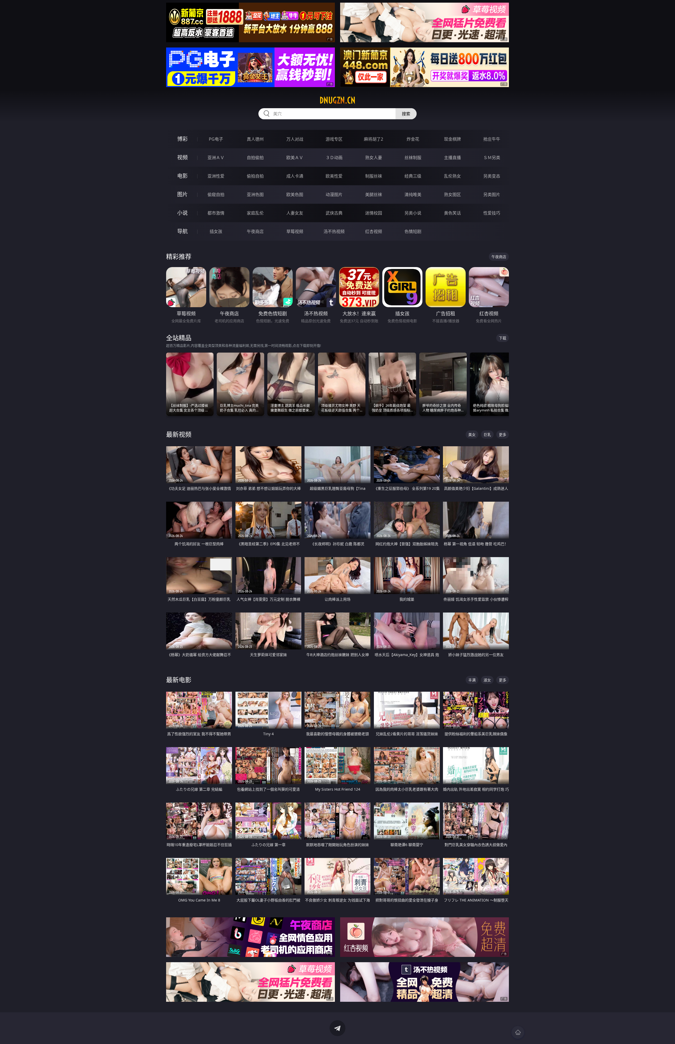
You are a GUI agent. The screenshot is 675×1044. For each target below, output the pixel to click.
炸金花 (413, 139)
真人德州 (255, 139)
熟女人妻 (373, 157)
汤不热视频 (334, 231)
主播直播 (452, 157)
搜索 (406, 114)
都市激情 (216, 213)
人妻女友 (294, 213)
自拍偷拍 (255, 157)
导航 (182, 231)
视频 (182, 157)
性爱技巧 (491, 213)
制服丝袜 (373, 176)
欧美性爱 (334, 176)
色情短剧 (412, 231)
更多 (502, 434)
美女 (472, 434)
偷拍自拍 (255, 176)
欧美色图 (294, 194)
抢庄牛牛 (491, 139)
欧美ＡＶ (294, 157)
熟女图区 (452, 194)
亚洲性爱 (216, 176)
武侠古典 (334, 213)
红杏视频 (373, 231)
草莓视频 (294, 231)
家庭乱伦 (255, 213)
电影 (182, 175)
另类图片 (491, 194)
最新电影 (178, 679)
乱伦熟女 (452, 176)
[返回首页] (518, 1032)
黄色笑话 (452, 213)
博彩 (182, 139)
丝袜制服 (412, 157)
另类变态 (491, 176)
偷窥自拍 (216, 194)
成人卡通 (294, 176)
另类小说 (412, 213)
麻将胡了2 (373, 139)
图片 (182, 194)
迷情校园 (373, 213)
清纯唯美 (412, 194)
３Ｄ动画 (334, 157)
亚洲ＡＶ (216, 157)
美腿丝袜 (373, 194)
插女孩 (216, 231)
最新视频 (178, 434)
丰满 (472, 679)
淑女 (487, 679)
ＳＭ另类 (491, 157)
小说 (182, 212)
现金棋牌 (452, 139)
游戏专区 (334, 139)
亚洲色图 (255, 194)
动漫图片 (334, 194)
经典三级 (412, 176)
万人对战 (294, 139)
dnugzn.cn (337, 100)
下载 (502, 337)
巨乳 (487, 434)
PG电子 (216, 139)
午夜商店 (255, 231)
